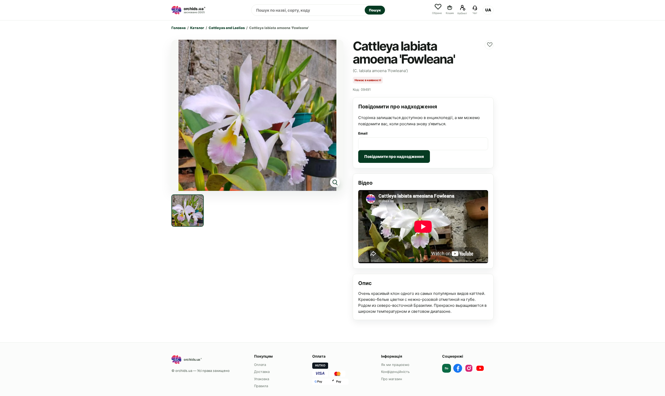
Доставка (262, 372)
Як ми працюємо (395, 365)
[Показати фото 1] (187, 210)
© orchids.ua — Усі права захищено (200, 371)
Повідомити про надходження (394, 156)
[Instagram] (468, 368)
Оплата (260, 365)
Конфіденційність (395, 372)
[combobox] (308, 10)
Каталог (197, 28)
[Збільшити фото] (257, 115)
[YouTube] (480, 368)
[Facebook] (457, 368)
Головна (178, 28)
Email (363, 133)
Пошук (375, 10)
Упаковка (261, 379)
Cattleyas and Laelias (227, 28)
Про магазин (391, 379)
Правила (261, 386)
